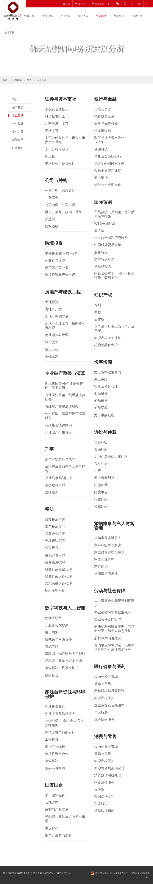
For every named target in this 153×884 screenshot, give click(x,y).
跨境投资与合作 (56, 754)
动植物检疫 (102, 266)
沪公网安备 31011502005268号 (111, 873)
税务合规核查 (55, 534)
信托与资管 (102, 109)
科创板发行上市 (56, 116)
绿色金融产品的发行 (60, 732)
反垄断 (50, 219)
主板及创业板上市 (58, 109)
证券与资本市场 (60, 98)
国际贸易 (103, 201)
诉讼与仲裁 (105, 431)
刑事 (49, 449)
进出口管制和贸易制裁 (111, 238)
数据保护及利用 (106, 796)
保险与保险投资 (106, 123)
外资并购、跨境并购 (60, 190)
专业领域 (47, 15)
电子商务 (51, 632)
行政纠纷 (101, 499)
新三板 (50, 156)
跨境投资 (54, 243)
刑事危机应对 (55, 485)
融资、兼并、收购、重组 (63, 212)
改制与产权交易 (56, 809)
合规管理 (51, 802)
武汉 (29, 80)
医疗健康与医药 (110, 666)
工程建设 (51, 739)
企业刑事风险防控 (58, 478)
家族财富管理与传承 (109, 552)
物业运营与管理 (56, 335)
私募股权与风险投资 (109, 691)
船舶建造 (101, 401)
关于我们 (17, 107)
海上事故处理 (104, 415)
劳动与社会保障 (110, 590)
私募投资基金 (104, 116)
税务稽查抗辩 (55, 562)
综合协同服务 (104, 719)
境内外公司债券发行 (60, 163)
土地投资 (51, 302)
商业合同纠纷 (104, 478)
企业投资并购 (55, 706)
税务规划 (51, 548)
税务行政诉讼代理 (58, 576)
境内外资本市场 (106, 676)
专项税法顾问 (55, 541)
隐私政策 (49, 873)
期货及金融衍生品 (107, 156)
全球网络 (101, 15)
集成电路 (51, 646)
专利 (97, 305)
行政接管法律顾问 (58, 425)
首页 (5, 80)
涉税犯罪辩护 (55, 591)
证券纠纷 (101, 442)
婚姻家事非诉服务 (107, 538)
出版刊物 (137, 15)
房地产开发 (53, 309)
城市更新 (51, 342)
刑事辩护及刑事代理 (60, 459)
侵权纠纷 (101, 506)
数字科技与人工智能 (65, 607)
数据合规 (51, 675)
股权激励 (51, 226)
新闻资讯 (119, 15)
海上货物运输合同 (107, 372)
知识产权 (103, 294)
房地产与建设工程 (63, 291)
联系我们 (17, 147)
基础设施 (51, 356)
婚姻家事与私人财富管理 (114, 525)
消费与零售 (105, 736)
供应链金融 (102, 130)
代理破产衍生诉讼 (58, 432)
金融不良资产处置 (107, 170)
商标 (97, 312)
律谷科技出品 (64, 873)
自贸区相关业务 (56, 268)
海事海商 (103, 362)
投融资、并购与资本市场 (63, 661)
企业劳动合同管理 (107, 619)
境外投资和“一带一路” (61, 253)
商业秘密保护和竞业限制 (112, 612)
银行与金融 (105, 98)
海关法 (99, 230)
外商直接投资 (55, 260)
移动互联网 (53, 618)
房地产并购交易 (56, 316)
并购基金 (51, 198)
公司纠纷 (101, 464)
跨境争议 (101, 492)
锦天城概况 (10, 15)
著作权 (99, 319)
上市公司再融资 (56, 149)
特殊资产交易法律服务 (62, 406)
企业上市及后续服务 (60, 713)
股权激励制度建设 (107, 638)
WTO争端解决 (104, 223)
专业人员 (83, 15)
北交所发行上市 (56, 123)
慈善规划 (101, 566)
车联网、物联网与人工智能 (65, 654)
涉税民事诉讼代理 (58, 583)
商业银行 (101, 178)
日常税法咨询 (55, 519)
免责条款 (37, 873)
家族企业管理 (104, 559)
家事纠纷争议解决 (107, 545)
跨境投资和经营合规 (60, 275)
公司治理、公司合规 (60, 205)
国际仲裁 (101, 485)
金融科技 (101, 149)
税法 (49, 509)
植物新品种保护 (106, 345)
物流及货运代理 (106, 386)
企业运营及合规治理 (109, 705)
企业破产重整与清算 (65, 373)
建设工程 (51, 349)
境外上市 (51, 130)
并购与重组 (102, 684)
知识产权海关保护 (107, 338)
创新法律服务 (104, 782)
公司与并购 (56, 180)
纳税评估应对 (55, 555)
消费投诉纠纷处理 (107, 775)
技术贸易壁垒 (104, 259)
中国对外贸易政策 (107, 245)
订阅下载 (9, 32)
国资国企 (54, 784)
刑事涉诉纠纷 (55, 768)
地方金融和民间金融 (109, 163)
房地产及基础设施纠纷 (111, 456)
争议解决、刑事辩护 (60, 668)
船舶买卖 (101, 408)
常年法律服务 (55, 795)
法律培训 (51, 492)
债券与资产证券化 (107, 185)
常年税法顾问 (55, 526)
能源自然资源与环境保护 (65, 694)
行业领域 (65, 15)
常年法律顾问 (104, 811)
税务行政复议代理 (58, 569)
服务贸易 (101, 252)
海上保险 (101, 379)
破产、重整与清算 (58, 835)
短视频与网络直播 (58, 639)
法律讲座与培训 (106, 573)
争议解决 (101, 712)
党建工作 (29, 15)
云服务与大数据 (56, 625)
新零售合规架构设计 (109, 768)
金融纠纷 (101, 449)
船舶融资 (101, 393)
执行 (97, 471)
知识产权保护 (104, 698)
